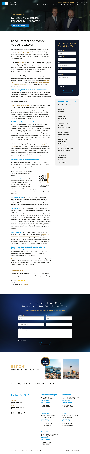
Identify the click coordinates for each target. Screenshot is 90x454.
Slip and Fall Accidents (64, 150)
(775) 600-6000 (68, 424)
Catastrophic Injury (63, 118)
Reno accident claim (24, 53)
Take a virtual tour (46, 402)
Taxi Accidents (62, 153)
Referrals (27, 384)
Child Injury (61, 121)
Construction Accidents (64, 123)
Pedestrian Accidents (63, 139)
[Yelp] (16, 413)
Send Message (67, 91)
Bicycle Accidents (62, 107)
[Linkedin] (13, 413)
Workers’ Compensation (64, 160)
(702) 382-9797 (82, 3)
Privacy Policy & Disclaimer (54, 450)
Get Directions (45, 400)
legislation (21, 62)
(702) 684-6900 (68, 405)
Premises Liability (62, 141)
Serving (79, 4)
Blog (19, 384)
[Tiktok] (24, 413)
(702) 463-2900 (47, 424)
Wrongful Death (62, 162)
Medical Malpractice (63, 132)
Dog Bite (60, 125)
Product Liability (62, 143)
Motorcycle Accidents (63, 134)
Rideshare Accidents (63, 146)
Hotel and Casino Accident (64, 130)
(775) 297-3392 (46, 442)
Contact (86, 4)
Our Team (45, 4)
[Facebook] (11, 413)
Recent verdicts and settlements (20, 105)
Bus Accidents (62, 114)
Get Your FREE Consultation (20, 25)
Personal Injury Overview (64, 104)
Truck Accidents (62, 155)
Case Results (64, 4)
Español (52, 384)
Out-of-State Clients (40, 384)
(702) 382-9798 (17, 408)
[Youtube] (19, 413)
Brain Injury (61, 109)
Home (34, 4)
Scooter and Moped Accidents (65, 148)
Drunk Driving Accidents (64, 127)
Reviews (72, 4)
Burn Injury (61, 111)
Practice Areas (55, 4)
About (38, 4)
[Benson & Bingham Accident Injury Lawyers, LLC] (10, 3)
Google (26, 284)
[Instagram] (21, 413)
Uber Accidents (62, 157)
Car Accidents (61, 116)
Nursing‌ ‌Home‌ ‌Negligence (64, 137)
